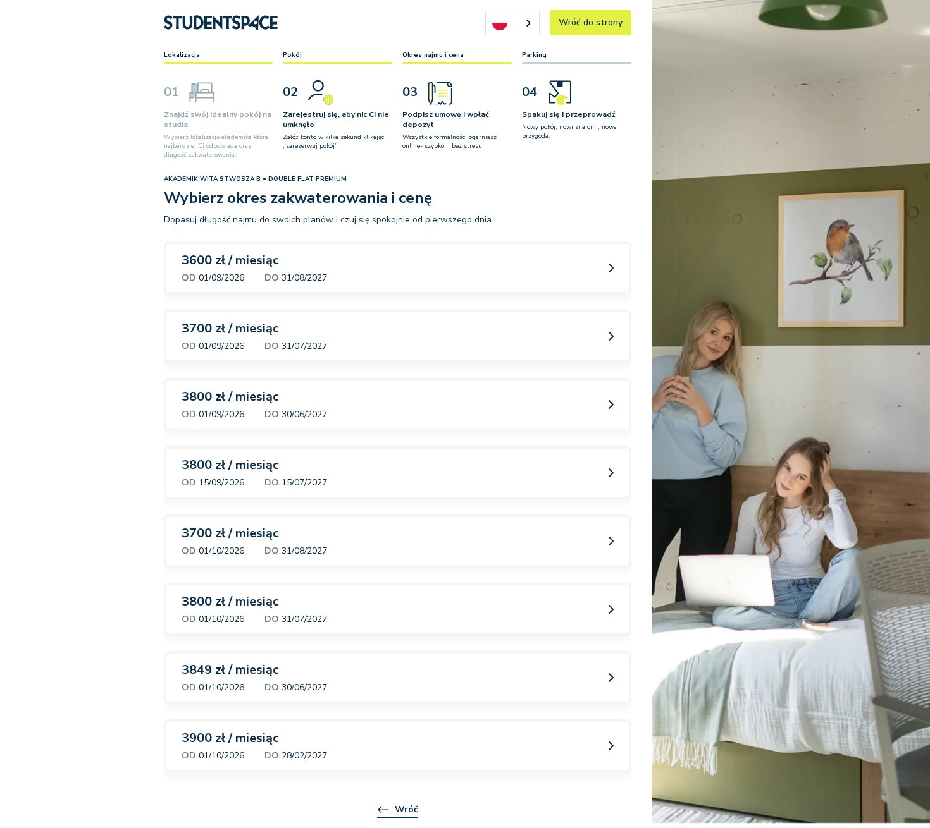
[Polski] (512, 23)
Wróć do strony (591, 22)
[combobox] (512, 23)
